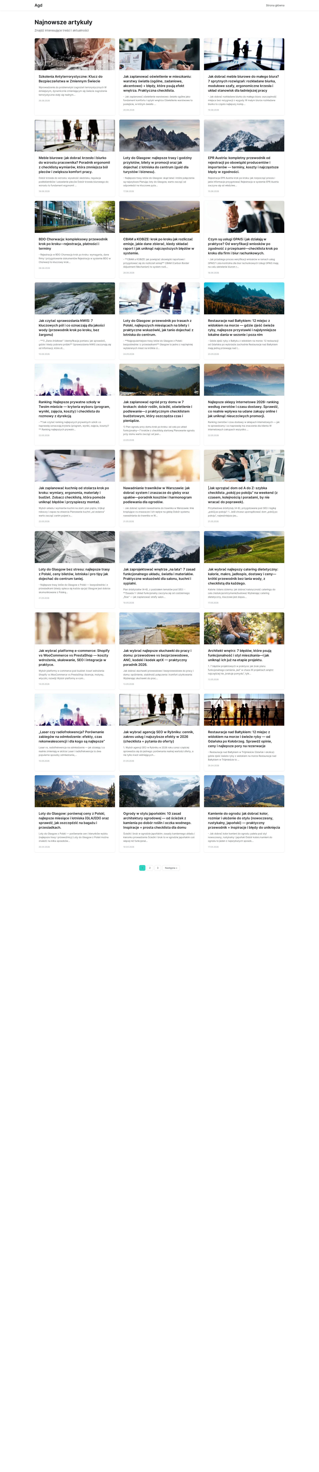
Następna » (171, 868)
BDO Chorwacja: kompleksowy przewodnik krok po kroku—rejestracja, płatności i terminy (73, 243)
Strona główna (275, 5)
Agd (38, 5)
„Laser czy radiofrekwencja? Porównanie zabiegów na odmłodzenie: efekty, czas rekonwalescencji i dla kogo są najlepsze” (72, 736)
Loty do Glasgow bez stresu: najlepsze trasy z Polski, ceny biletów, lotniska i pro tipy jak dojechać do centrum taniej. (74, 574)
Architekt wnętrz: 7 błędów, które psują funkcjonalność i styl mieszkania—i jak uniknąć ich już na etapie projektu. (239, 655)
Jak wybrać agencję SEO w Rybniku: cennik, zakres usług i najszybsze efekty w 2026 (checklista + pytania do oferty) (158, 736)
